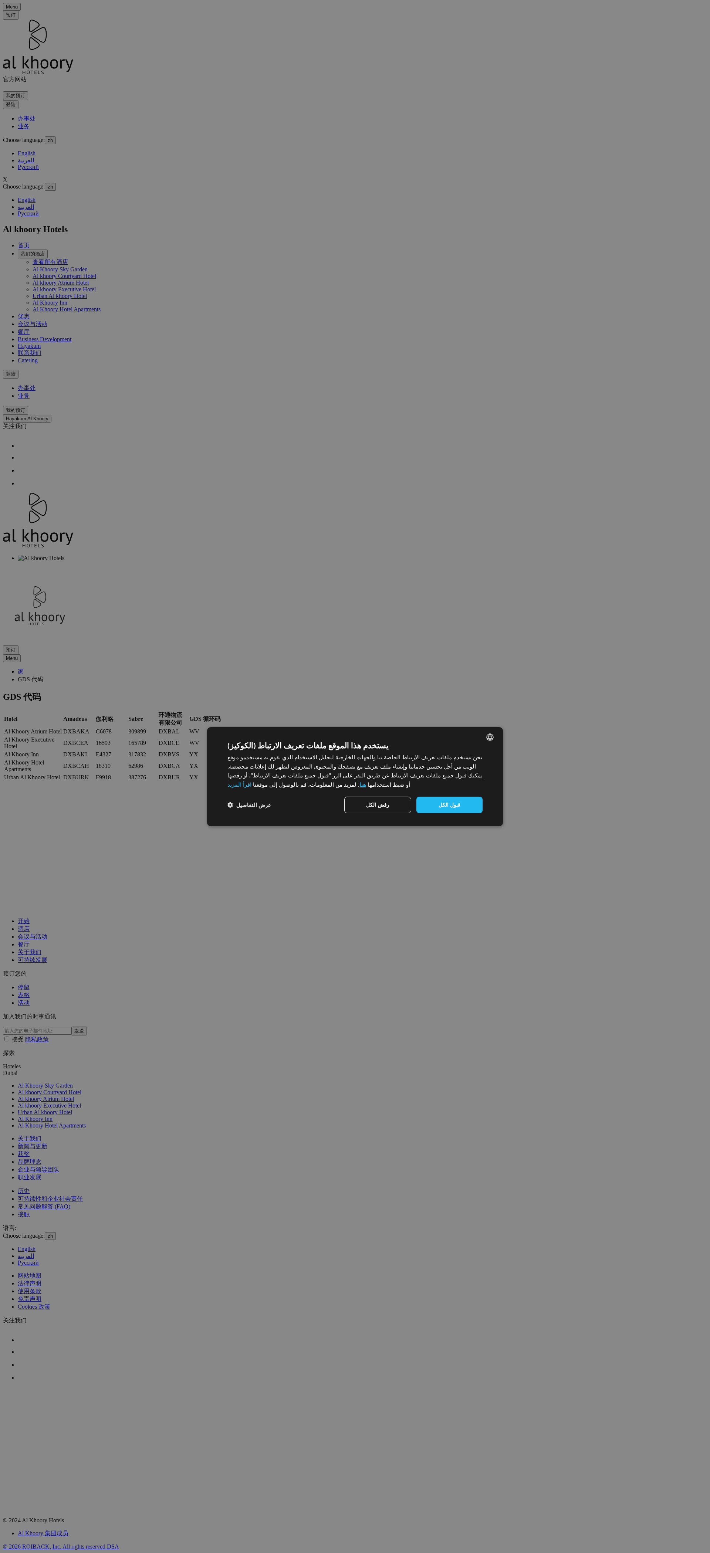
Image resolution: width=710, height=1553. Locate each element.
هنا (362, 784)
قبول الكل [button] (449, 804)
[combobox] (490, 736)
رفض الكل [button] (377, 804)
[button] (249, 805)
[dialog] (355, 776)
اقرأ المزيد (239, 784)
